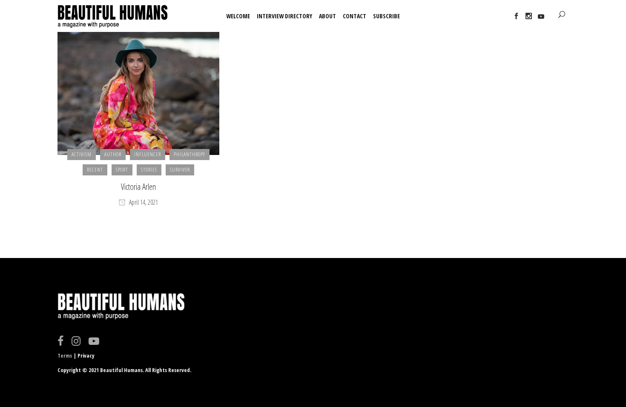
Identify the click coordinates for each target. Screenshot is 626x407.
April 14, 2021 (143, 202)
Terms (64, 355)
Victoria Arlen (138, 186)
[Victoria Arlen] (138, 92)
